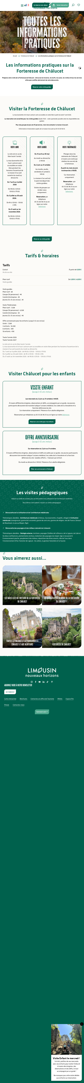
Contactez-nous (18, 705)
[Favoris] (79, 5)
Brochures (23, 699)
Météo (60, 699)
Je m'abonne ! (10, 692)
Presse (6, 705)
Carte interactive (10, 699)
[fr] (27, 5)
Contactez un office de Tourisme (42, 699)
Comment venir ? (42, 712)
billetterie (42, 206)
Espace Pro (70, 699)
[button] (73, 5)
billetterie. (69, 191)
